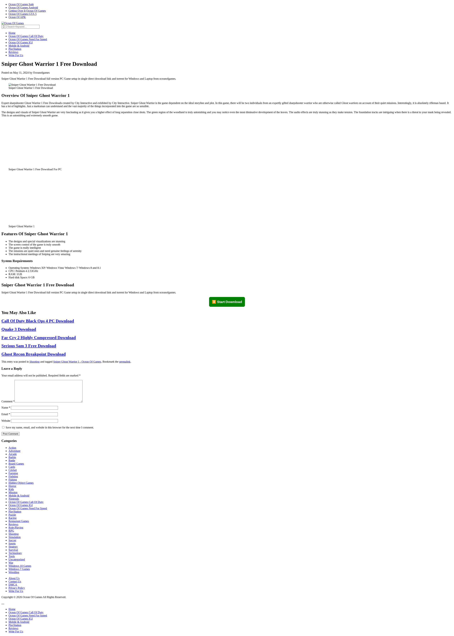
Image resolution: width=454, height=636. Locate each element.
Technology (15, 553)
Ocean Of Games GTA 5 (23, 13)
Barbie (12, 457)
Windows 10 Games (20, 565)
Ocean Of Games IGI (21, 42)
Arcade (13, 454)
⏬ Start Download (227, 302)
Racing (12, 517)
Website (5, 420)
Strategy (13, 546)
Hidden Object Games (21, 482)
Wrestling (14, 572)
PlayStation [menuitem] (15, 625)
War (11, 562)
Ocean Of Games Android (23, 7)
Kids (11, 489)
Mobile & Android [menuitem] (19, 621)
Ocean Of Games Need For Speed (28, 39)
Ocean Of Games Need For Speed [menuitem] (28, 615)
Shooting (34, 361)
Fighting (13, 476)
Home (12, 32)
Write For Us (16, 55)
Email (5, 414)
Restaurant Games (19, 521)
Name (5, 407)
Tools (12, 556)
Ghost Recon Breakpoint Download (33, 354)
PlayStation (15, 48)
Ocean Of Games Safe (21, 4)
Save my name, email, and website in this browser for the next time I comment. (50, 427)
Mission (13, 492)
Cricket (13, 470)
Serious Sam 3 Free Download (28, 345)
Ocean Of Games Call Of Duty (26, 36)
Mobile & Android (19, 45)
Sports (12, 543)
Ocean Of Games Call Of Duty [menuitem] (26, 612)
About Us (14, 578)
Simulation (15, 537)
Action (12, 447)
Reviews (13, 52)
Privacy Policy (17, 587)
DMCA (13, 584)
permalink (124, 361)
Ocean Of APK (17, 17)
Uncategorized (17, 559)
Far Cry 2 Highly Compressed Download (38, 337)
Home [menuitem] (12, 609)
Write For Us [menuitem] (16, 631)
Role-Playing (16, 527)
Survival (13, 549)
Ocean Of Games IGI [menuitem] (21, 618)
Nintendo (14, 498)
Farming (13, 473)
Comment (8, 401)
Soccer (12, 540)
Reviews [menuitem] (13, 628)
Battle (12, 460)
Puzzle (12, 514)
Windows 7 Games (19, 569)
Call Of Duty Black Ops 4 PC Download (37, 321)
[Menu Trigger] (2, 604)
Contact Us (15, 581)
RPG (11, 530)
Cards (12, 466)
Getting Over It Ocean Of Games (27, 10)
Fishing (13, 479)
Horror (12, 486)
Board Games (16, 463)
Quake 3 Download (18, 329)
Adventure (14, 450)
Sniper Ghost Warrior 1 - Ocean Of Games (77, 361)
